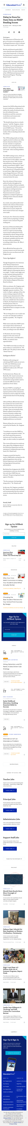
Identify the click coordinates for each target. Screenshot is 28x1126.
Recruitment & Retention (10, 659)
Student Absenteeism (15, 734)
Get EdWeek (6, 1096)
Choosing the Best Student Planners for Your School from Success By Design (12, 600)
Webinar (5, 661)
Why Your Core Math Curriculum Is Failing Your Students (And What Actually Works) (12, 581)
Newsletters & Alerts (8, 1102)
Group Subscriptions (8, 1104)
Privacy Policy (7, 1118)
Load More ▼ (14, 1031)
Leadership (8, 9)
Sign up (14, 635)
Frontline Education (17, 682)
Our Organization (7, 1081)
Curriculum (7, 14)
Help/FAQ (19, 1083)
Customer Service (21, 1086)
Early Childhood (8, 696)
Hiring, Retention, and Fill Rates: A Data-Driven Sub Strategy (12, 666)
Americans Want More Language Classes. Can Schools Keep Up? (12, 554)
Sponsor (13, 575)
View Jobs (9, 790)
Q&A (12, 888)
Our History (6, 1083)
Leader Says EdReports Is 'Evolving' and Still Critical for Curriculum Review (12, 1010)
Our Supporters (7, 1089)
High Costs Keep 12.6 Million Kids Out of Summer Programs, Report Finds (12, 970)
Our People (6, 1086)
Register (6, 681)
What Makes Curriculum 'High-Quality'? (8, 90)
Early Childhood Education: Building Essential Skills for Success (10, 704)
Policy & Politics (16, 9)
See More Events (14, 764)
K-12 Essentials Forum (9, 698)
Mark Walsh (6, 982)
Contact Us (20, 1078)
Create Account (14, 1053)
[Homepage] (14, 5)
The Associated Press (8, 942)
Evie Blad (5, 904)
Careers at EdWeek (8, 1091)
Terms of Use (17, 1122)
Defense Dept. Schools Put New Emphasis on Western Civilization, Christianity (12, 931)
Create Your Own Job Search (13, 858)
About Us (5, 1078)
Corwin (14, 754)
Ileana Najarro (6, 558)
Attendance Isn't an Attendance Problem (11, 740)
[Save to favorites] (14, 32)
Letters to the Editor (22, 1081)
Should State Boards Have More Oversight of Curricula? (12, 893)
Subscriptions (6, 1099)
